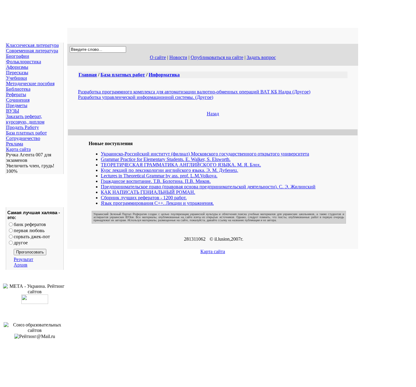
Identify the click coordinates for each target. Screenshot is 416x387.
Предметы (16, 105)
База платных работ (26, 132)
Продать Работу (22, 127)
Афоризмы (17, 67)
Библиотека (18, 89)
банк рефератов (30, 224)
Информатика (164, 74)
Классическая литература (32, 45)
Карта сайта (18, 149)
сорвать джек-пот (32, 236)
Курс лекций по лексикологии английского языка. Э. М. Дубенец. (169, 170)
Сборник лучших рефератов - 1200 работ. (144, 197)
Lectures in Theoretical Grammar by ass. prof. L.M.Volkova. (159, 175)
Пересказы (17, 72)
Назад (213, 113)
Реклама (14, 143)
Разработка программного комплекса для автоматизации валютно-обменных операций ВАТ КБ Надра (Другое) (194, 91)
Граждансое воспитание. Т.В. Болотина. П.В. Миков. (156, 181)
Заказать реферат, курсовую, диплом (25, 119)
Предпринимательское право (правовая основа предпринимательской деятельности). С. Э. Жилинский (208, 186)
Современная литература (32, 50)
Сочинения (18, 100)
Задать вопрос (261, 57)
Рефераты (16, 94)
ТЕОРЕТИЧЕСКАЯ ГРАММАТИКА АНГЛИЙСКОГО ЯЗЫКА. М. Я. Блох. (181, 164)
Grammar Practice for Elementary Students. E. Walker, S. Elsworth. (166, 159)
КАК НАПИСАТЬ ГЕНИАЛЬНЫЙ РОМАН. (148, 192)
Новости (178, 57)
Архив (20, 264)
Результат (23, 259)
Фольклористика (23, 61)
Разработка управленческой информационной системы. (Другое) (145, 97)
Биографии (17, 56)
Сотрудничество (23, 138)
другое (21, 242)
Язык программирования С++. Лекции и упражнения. (157, 203)
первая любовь (29, 230)
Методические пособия (30, 83)
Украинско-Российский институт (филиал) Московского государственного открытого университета (205, 153)
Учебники (16, 78)
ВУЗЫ (12, 110)
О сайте (158, 57)
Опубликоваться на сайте (217, 57)
